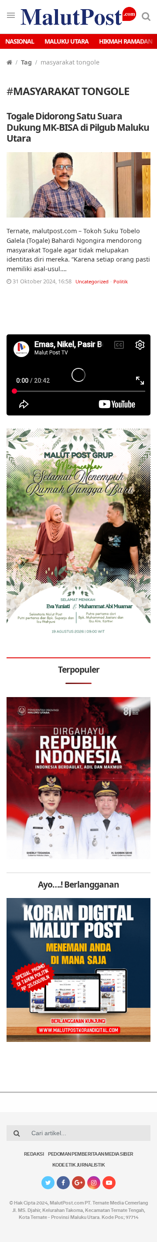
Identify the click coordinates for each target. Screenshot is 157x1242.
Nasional (19, 41)
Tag (26, 62)
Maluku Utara (66, 41)
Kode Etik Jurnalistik (78, 1165)
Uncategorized (92, 281)
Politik (120, 281)
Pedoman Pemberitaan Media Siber (90, 1154)
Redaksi (34, 1154)
